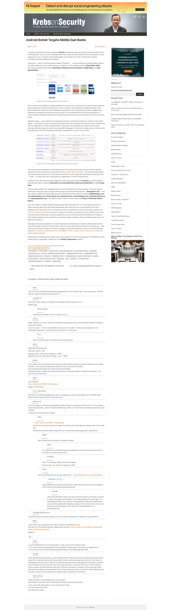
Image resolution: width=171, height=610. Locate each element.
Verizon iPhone (38, 576)
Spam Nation (116, 212)
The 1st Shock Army (39, 391)
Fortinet (69, 231)
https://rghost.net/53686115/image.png (49, 423)
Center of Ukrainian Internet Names (53, 253)
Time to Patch (116, 229)
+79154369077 (32, 251)
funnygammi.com (71, 256)
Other (113, 187)
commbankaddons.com (74, 253)
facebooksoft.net (58, 256)
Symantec (67, 172)
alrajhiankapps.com (66, 251)
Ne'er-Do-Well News (118, 183)
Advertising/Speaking (62, 34)
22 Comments (100, 46)
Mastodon (92, 607)
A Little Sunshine (33, 248)
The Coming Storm (118, 224)
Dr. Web (59, 231)
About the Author (41, 34)
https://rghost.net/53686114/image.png (42, 384)
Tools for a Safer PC (35, 212)
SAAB (67, 258)
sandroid (73, 258)
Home (28, 34)
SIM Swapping (116, 208)
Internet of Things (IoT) (119, 174)
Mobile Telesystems (84, 256)
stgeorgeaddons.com (35, 261)
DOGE (113, 162)
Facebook (47, 256)
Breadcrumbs (116, 149)
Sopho (30, 233)
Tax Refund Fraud (117, 220)
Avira (44, 231)
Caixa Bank (92, 251)
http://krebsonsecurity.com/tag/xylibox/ (88, 475)
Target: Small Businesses (120, 216)
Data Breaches (116, 154)
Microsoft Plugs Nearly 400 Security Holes (126, 114)
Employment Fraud (118, 166)
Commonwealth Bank (35, 256)
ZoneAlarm (41, 233)
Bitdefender (51, 231)
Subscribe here (116, 87)
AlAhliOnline (53, 251)
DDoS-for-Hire (116, 158)
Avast (39, 231)
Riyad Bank (60, 258)
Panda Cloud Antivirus (94, 231)
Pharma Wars (116, 191)
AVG (35, 231)
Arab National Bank (81, 251)
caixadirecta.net (34, 253)
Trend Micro (79, 172)
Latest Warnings (117, 179)
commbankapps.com (90, 253)
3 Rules (48, 212)
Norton (82, 231)
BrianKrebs (52, 479)
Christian (35, 554)
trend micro (57, 261)
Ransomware (116, 195)
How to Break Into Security (121, 170)
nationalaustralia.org (48, 258)
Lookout (76, 231)
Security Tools (116, 204)
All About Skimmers (118, 141)
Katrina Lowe (37, 401)
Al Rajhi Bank (42, 251)
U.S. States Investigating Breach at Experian (86, 266)
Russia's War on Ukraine (120, 199)
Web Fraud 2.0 (44, 248)
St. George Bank (83, 258)
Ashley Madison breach (119, 145)
